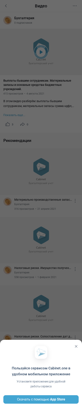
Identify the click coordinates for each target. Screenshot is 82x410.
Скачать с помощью (41, 399)
